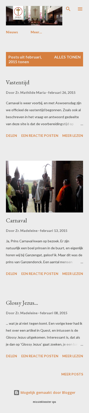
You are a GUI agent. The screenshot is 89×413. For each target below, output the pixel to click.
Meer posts (72, 374)
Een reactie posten (39, 135)
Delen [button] (11, 135)
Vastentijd (17, 82)
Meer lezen (72, 135)
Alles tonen (67, 56)
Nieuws (12, 32)
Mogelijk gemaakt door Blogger (47, 392)
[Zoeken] (68, 9)
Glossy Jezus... (22, 303)
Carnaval (16, 220)
